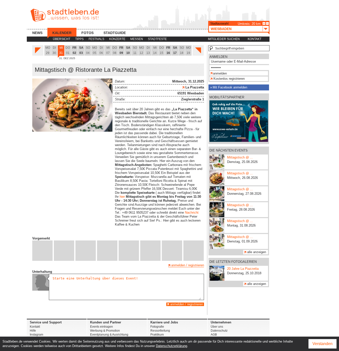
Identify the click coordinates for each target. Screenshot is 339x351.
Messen (136, 39)
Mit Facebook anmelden (230, 87)
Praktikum (157, 334)
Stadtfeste (157, 39)
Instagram (36, 334)
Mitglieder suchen (224, 39)
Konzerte (117, 39)
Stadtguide (114, 33)
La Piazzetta (194, 87)
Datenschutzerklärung (171, 346)
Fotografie (157, 326)
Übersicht (61, 39)
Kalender (61, 33)
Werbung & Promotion (105, 330)
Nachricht (192, 212)
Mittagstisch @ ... (240, 157)
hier (122, 196)
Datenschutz (219, 330)
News (37, 33)
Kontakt (254, 39)
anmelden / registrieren (187, 265)
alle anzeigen (256, 252)
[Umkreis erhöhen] (264, 23)
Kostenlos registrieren (229, 78)
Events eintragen (101, 326)
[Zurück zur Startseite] (65, 15)
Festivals (96, 39)
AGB (214, 334)
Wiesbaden (221, 29)
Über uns (217, 326)
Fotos (87, 33)
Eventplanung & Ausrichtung (109, 334)
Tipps (79, 39)
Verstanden (322, 344)
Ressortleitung (160, 330)
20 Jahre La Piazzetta (243, 269)
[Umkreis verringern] (267, 23)
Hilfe (33, 330)
